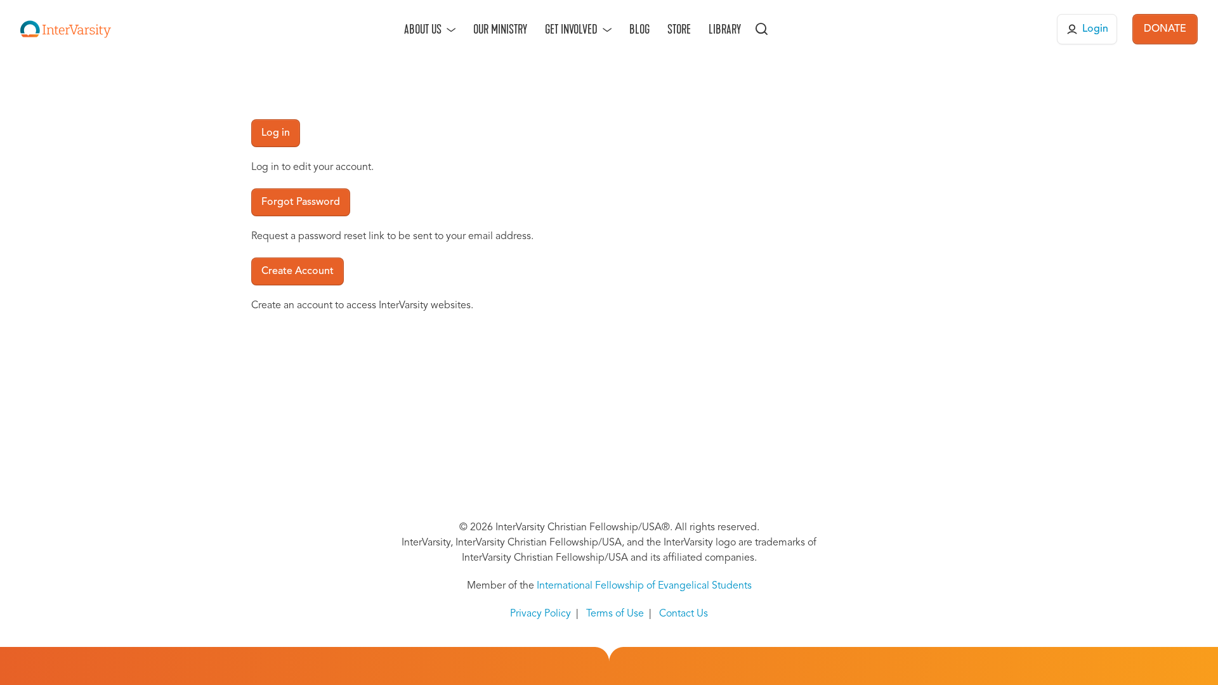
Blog (639, 29)
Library (725, 29)
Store (679, 29)
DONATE (1165, 29)
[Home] (65, 29)
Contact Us (683, 614)
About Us (423, 29)
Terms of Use (615, 614)
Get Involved (571, 29)
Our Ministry (500, 29)
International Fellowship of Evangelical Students (644, 586)
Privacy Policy (540, 614)
